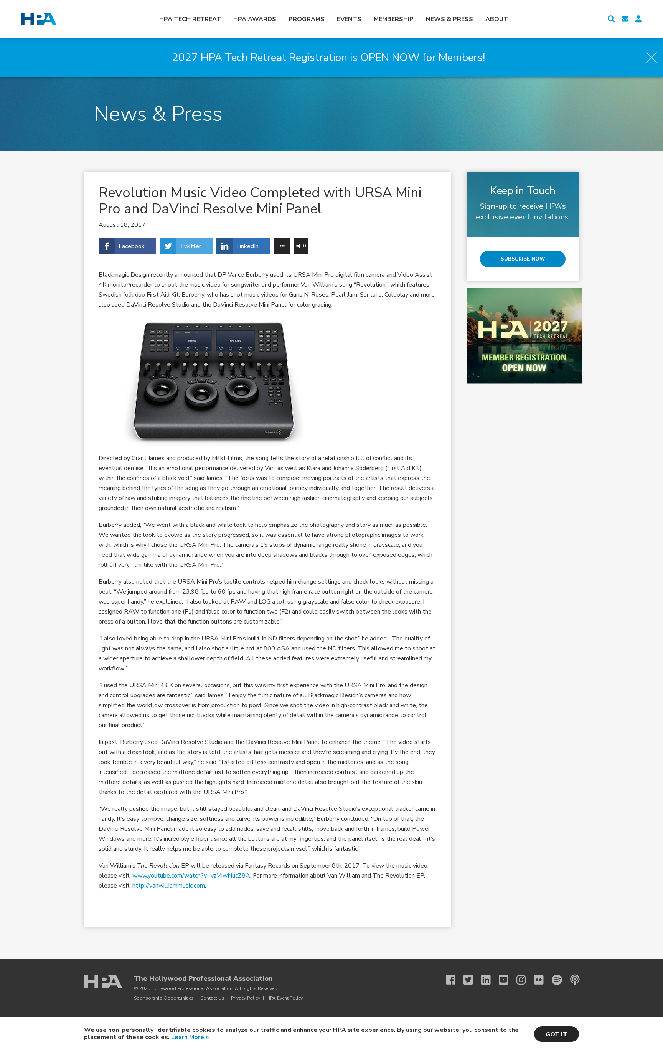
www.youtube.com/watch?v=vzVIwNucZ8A (191, 875)
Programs (307, 19)
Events (349, 19)
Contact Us (212, 998)
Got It (556, 1034)
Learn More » (190, 1037)
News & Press (449, 19)
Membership (394, 19)
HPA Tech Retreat (190, 19)
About (496, 19)
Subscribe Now (523, 259)
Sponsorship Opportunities (164, 998)
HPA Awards (254, 19)
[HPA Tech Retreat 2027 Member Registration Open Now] (524, 382)
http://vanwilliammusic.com (168, 885)
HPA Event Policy (285, 998)
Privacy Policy (245, 998)
